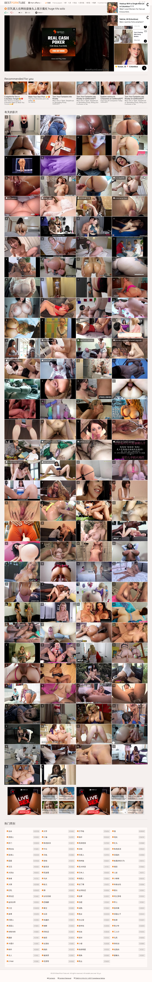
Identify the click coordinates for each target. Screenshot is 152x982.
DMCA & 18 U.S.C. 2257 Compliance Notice (90, 978)
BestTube (14, 3)
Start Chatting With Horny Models (138, 34)
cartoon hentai (103, 3)
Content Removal (65, 978)
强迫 (75, 3)
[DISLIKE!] (11, 12)
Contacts (52, 978)
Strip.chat (137, 26)
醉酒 (88, 3)
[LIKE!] (5, 12)
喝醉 (94, 3)
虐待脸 (81, 3)
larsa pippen (57, 3)
